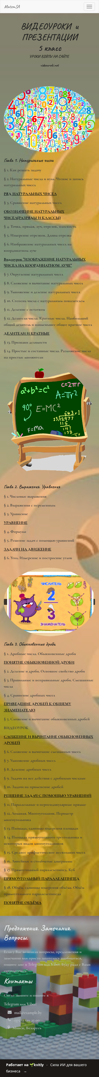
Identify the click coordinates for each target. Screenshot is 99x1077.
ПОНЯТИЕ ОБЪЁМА (22, 902)
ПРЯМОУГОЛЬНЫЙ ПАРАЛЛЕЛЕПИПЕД (41, 878)
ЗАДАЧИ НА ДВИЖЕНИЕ (27, 549)
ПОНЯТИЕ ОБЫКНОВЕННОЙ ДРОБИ (39, 662)
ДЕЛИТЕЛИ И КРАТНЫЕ (27, 333)
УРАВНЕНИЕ (15, 522)
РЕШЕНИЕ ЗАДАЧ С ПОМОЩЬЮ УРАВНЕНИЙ (47, 795)
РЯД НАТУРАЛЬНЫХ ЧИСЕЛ (30, 193)
